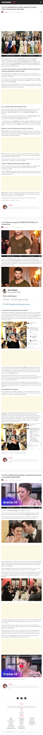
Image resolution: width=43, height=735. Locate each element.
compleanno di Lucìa (16, 679)
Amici (11, 718)
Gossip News (11, 725)
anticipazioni (13, 200)
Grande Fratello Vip (11, 726)
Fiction (11, 722)
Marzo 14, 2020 (12, 12)
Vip (22, 227)
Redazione (21, 714)
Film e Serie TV (11, 723)
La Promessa (21, 719)
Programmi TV (18, 12)
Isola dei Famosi (21, 718)
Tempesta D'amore (21, 726)
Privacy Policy (21, 712)
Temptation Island (21, 728)
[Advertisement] (21, 22)
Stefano (6, 12)
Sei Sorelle (21, 723)
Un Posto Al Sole (32, 718)
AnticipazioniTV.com (9, 731)
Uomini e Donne (32, 722)
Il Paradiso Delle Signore (11, 728)
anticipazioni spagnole (8, 679)
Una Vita (31, 719)
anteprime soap (6, 200)
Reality (21, 722)
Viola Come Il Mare (32, 723)
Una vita (17, 200)
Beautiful (11, 719)
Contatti (21, 711)
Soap (21, 725)
